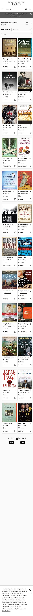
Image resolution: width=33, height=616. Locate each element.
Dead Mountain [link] (7, 92)
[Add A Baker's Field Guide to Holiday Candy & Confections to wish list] (30, 166)
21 (14, 438)
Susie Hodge (7, 127)
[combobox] (13, 10)
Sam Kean (7, 160)
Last (23, 442)
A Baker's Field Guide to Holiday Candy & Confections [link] (24, 158)
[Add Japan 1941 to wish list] (15, 398)
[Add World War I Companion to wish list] (15, 232)
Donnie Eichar (7, 94)
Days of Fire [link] (22, 423)
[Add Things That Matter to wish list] (30, 398)
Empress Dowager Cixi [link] (24, 324)
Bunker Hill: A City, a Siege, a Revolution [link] (24, 59)
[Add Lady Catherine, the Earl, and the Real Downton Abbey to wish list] (15, 332)
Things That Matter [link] (24, 390)
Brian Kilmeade (23, 293)
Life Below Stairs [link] (23, 224)
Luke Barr (6, 425)
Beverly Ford (7, 260)
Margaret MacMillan (25, 359)
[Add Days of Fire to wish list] (30, 431)
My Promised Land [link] (8, 191)
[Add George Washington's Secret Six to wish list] (30, 299)
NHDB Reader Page (19, 14)
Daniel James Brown (9, 61)
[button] (27, 24)
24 (23, 438)
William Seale (7, 293)
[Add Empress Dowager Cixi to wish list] (30, 332)
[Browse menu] (30, 9)
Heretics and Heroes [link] (8, 357)
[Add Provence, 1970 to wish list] (15, 431)
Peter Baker (23, 425)
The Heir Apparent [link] (23, 92)
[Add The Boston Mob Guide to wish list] (15, 266)
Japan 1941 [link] (6, 390)
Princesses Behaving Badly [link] (24, 191)
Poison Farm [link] (22, 258)
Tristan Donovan (24, 127)
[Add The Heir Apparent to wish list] (30, 100)
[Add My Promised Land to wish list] (15, 199)
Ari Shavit (6, 193)
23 (20, 438)
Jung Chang (23, 326)
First (11, 442)
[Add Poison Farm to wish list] (30, 266)
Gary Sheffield (7, 226)
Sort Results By (5, 30)
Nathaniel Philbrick (24, 61)
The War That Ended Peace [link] (24, 357)
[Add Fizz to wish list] (30, 133)
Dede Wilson (23, 160)
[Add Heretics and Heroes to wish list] (15, 365)
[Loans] (26, 10)
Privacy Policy (22, 591)
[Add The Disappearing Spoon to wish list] (15, 166)
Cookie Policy (6, 611)
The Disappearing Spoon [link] (8, 158)
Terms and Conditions (8, 591)
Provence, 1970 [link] (7, 423)
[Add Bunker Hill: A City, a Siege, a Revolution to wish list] (30, 67)
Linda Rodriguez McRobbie (25, 193)
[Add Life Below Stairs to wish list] (30, 232)
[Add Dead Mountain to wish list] (15, 100)
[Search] (2, 9)
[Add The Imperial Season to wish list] (15, 299)
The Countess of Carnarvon (9, 326)
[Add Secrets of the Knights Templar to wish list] (15, 133)
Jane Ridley (23, 94)
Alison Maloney (23, 226)
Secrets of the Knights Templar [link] (8, 125)
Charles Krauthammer (25, 392)
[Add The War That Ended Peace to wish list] (30, 365)
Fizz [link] (19, 125)
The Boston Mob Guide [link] (8, 258)
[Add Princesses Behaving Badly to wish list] (30, 199)
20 (11, 438)
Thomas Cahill (8, 359)
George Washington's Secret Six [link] (24, 291)
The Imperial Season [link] (8, 291)
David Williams (23, 260)
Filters (4, 34)
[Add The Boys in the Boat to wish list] (15, 67)
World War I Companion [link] (8, 224)
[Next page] (25, 438)
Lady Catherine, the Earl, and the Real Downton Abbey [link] (8, 324)
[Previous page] (9, 438)
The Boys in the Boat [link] (8, 59)
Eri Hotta (6, 392)
